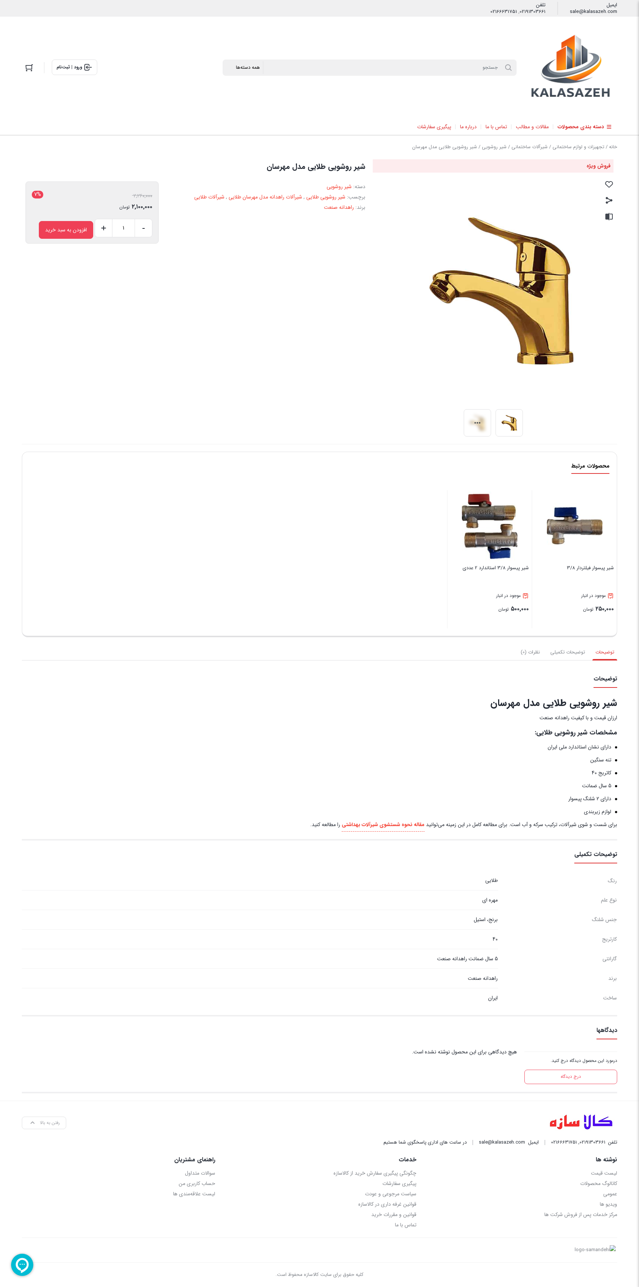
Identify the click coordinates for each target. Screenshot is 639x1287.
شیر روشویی (494, 147)
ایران (493, 998)
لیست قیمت (604, 1173)
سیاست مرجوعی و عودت (390, 1194)
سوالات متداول (200, 1173)
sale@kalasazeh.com (593, 12)
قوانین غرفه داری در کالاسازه (387, 1204)
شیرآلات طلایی (209, 197)
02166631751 (503, 12)
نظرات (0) (530, 652)
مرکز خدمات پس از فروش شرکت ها (580, 1214)
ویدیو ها (608, 1204)
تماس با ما (405, 1225)
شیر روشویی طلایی (325, 197)
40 (495, 939)
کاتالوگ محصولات (598, 1183)
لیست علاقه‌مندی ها (194, 1194)
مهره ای (490, 900)
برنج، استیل (486, 920)
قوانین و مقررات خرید (393, 1214)
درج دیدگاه (571, 1076)
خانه (613, 147)
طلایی (491, 880)
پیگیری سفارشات (399, 1183)
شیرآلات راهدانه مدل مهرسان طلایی (265, 197)
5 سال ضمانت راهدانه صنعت (467, 959)
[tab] (604, 652)
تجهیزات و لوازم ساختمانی (578, 147)
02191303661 (532, 12)
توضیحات (604, 652)
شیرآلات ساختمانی (529, 147)
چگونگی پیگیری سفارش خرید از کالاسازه (375, 1173)
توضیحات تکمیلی (567, 652)
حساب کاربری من (197, 1183)
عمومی (610, 1194)
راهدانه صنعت (339, 207)
